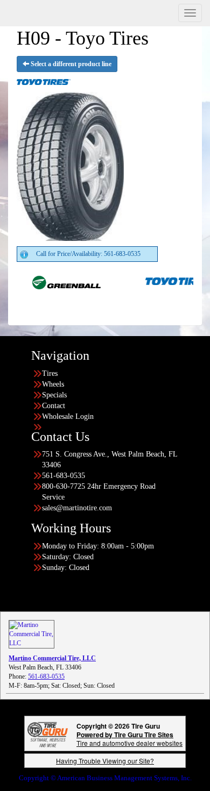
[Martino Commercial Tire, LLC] (31, 633)
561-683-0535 (46, 676)
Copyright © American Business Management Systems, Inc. (105, 778)
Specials (54, 395)
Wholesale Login (68, 416)
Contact (53, 406)
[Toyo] (169, 280)
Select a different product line (70, 64)
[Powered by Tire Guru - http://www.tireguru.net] (47, 733)
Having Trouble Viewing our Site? (105, 760)
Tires (50, 373)
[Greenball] (56, 280)
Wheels (53, 384)
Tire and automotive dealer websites (129, 738)
